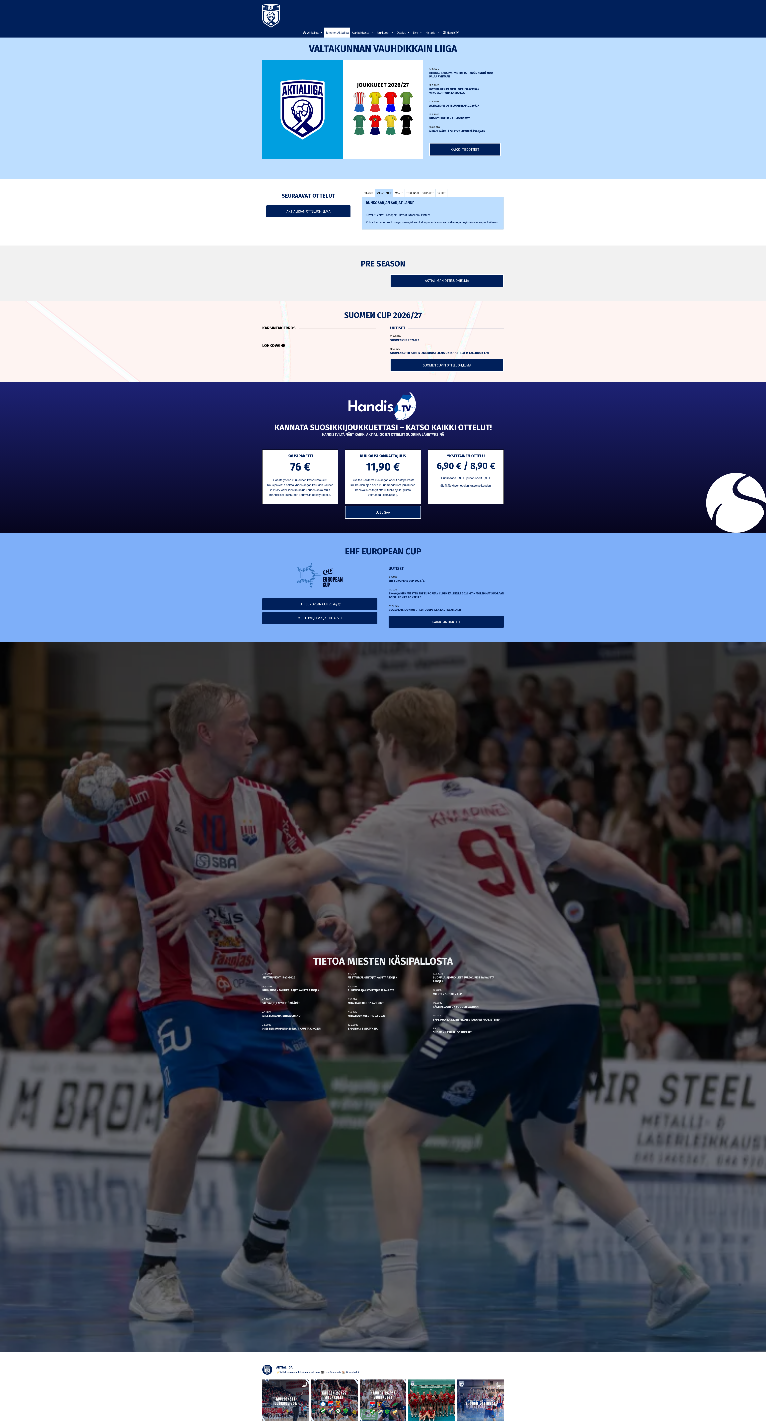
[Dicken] (391, 101)
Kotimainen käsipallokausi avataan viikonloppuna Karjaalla (454, 91)
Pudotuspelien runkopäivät (449, 118)
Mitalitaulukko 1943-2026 (366, 1003)
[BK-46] (359, 101)
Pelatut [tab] (368, 192)
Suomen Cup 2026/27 (404, 340)
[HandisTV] (383, 406)
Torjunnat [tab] (412, 192)
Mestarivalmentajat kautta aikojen (372, 977)
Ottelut (401, 33)
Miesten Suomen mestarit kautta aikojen (291, 1028)
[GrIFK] (359, 124)
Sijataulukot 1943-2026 (278, 977)
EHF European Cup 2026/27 (407, 580)
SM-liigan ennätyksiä (363, 1028)
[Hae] (501, 32)
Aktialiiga (313, 33)
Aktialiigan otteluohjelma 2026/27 (454, 105)
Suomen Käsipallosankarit (452, 1032)
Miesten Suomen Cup (447, 994)
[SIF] (391, 124)
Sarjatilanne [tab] (384, 192)
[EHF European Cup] (320, 575)
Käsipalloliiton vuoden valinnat (456, 1007)
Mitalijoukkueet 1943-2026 (367, 1016)
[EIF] (406, 101)
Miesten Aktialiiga (337, 33)
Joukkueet (383, 33)
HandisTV (453, 33)
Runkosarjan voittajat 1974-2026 (371, 990)
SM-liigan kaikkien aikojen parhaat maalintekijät (467, 1019)
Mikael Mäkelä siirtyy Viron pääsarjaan (457, 131)
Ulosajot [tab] (428, 192)
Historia (430, 33)
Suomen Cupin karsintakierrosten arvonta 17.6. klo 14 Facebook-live (440, 353)
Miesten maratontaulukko (281, 1016)
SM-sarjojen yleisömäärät (281, 1003)
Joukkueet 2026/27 (383, 85)
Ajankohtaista (360, 33)
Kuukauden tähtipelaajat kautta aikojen (290, 990)
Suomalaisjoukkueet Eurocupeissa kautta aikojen (425, 610)
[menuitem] (501, 32)
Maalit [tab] (399, 192)
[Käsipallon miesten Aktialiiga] (271, 16)
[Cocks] (375, 101)
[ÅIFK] (406, 124)
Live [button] (415, 33)
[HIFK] (375, 124)
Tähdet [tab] (441, 192)
